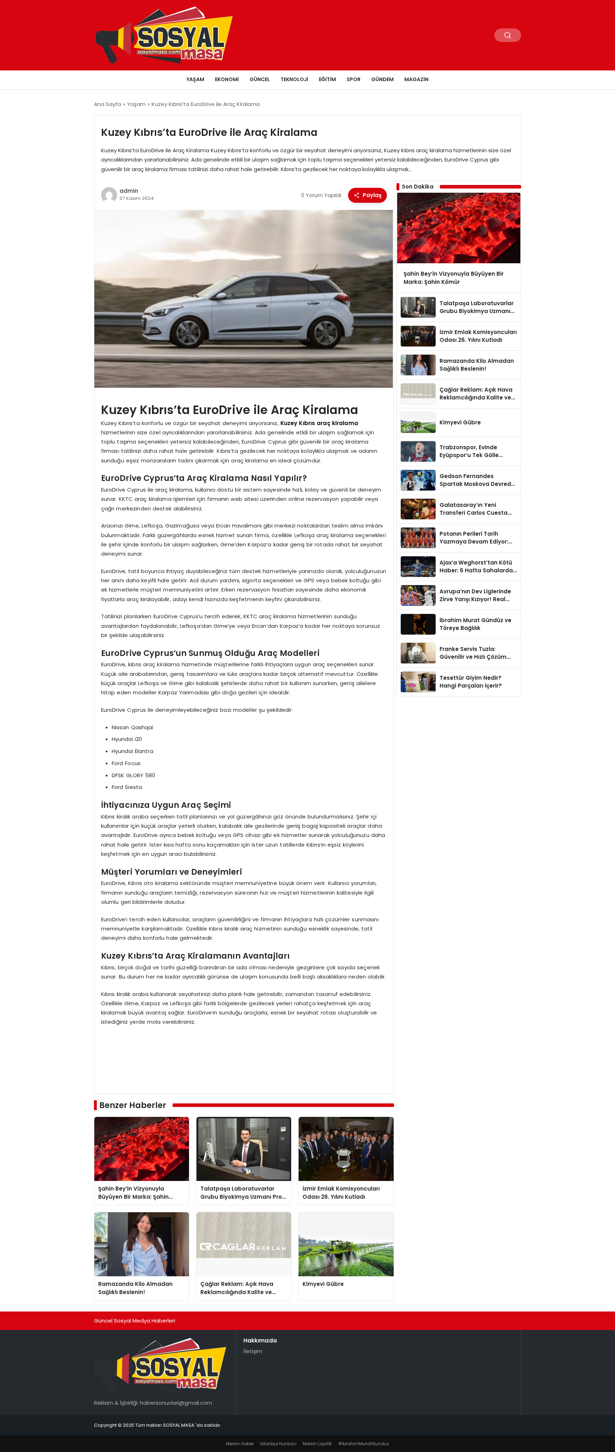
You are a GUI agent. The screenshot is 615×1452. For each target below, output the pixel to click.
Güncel (259, 79)
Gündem (382, 79)
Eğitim (327, 79)
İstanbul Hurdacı (278, 1444)
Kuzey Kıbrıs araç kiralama (319, 423)
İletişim (252, 1351)
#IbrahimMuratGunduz (363, 1444)
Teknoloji (294, 79)
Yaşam (195, 79)
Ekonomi (227, 79)
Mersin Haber (240, 1444)
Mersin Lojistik (317, 1444)
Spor (354, 79)
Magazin (416, 79)
